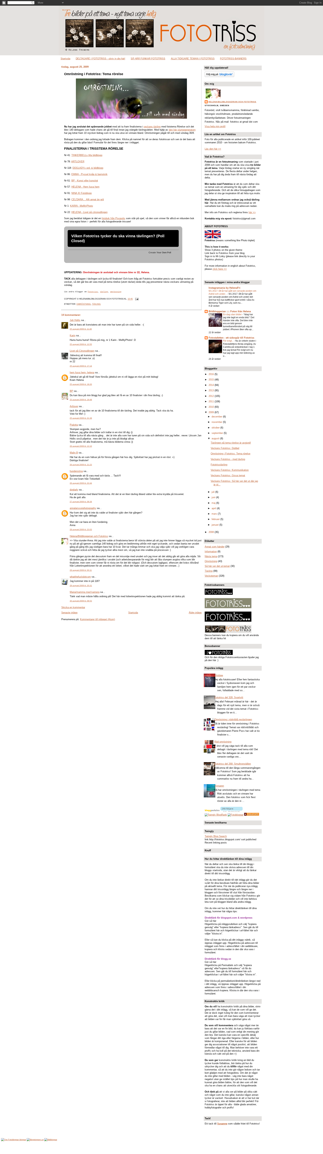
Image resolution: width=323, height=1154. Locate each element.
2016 (212, 374)
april (214, 508)
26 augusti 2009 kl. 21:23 (81, 465)
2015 (212, 379)
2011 (212, 401)
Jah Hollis (75, 320)
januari (215, 524)
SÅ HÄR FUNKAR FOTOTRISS (148, 58)
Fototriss (93, 292)
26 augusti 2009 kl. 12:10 (81, 446)
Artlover (74, 406)
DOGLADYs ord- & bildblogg (88, 167)
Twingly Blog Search (216, 836)
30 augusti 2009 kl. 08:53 (81, 601)
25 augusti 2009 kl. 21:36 (81, 418)
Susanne (222, 1123)
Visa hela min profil (215, 126)
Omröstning (83, 304)
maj (214, 503)
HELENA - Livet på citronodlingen (89, 212)
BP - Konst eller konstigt (84, 180)
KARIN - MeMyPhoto (81, 205)
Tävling (96, 304)
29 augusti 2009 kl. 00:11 (81, 570)
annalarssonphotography (83, 508)
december (217, 416)
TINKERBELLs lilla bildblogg (86, 155)
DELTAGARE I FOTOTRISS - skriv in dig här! (100, 58)
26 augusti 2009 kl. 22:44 (81, 483)
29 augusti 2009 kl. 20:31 (81, 585)
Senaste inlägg (69, 612)
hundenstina (76, 471)
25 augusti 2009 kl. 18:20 (81, 384)
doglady (74, 489)
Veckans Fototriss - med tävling (228, 459)
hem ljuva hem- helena (82, 372)
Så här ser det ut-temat (217, 566)
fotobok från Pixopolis (113, 218)
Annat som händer (214, 546)
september (218, 433)
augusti (216, 438)
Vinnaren (219, 785)
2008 (212, 532)
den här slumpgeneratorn (182, 129)
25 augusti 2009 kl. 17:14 (81, 366)
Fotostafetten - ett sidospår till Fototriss (231, 337)
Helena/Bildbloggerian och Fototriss (89, 536)
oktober (216, 427)
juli (213, 491)
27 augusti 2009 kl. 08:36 (81, 502)
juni (214, 497)
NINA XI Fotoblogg (81, 193)
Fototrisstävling (219, 464)
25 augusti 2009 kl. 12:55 (81, 344)
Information (211, 551)
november (217, 422)
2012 (212, 396)
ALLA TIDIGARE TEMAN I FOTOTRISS (193, 58)
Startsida (65, 58)
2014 (212, 385)
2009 (212, 412)
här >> (252, 212)
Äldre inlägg (195, 612)
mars (215, 513)
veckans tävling (152, 126)
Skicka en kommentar (73, 607)
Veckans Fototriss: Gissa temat (228, 475)
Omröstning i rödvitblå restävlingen (233, 719)
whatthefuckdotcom (80, 576)
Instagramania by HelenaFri (224, 287)
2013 (212, 390)
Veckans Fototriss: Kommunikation (230, 470)
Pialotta (74, 424)
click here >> (220, 269)
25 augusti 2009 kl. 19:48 (81, 400)
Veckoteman (211, 575)
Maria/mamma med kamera (84, 592)
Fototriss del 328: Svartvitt (228, 697)
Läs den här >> (213, 148)
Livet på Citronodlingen (82, 350)
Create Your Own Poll (160, 252)
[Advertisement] (161, 1147)
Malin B (74, 452)
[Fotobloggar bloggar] (13, 1139)
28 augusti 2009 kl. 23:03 (81, 529)
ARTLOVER (77, 161)
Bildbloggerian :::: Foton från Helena (230, 311)
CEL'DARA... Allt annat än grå (87, 199)
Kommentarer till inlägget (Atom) (97, 619)
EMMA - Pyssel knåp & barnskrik (89, 174)
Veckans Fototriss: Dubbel (225, 448)
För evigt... (228, 341)
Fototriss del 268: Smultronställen (232, 763)
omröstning (115, 292)
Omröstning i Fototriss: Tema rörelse (93, 74)
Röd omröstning (222, 741)
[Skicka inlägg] (136, 299)
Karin (72, 335)
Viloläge (218, 675)
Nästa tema (211, 556)
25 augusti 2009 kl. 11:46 (81, 329)
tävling (104, 292)
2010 (212, 406)
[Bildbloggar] (50, 1139)
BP (71, 391)
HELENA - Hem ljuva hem (85, 186)
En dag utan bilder (232, 314)
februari (216, 519)
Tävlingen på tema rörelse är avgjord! (231, 442)
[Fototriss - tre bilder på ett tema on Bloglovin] (219, 76)
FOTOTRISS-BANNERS (233, 58)
